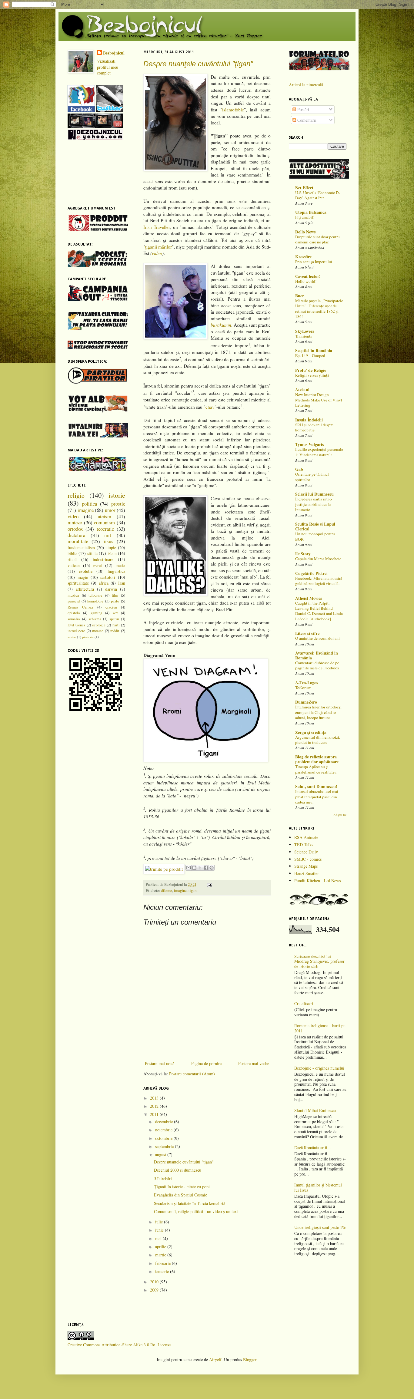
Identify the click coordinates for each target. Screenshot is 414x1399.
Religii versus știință (312, 375)
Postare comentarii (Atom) (192, 1074)
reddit (114, 630)
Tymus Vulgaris (309, 444)
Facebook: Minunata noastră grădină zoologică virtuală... (318, 581)
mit (107, 535)
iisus (108, 541)
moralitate (78, 541)
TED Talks (303, 844)
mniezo (75, 522)
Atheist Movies (308, 598)
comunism (104, 522)
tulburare (95, 595)
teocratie (105, 528)
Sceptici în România (313, 350)
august (161, 1154)
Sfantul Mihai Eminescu (315, 1110)
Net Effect (304, 187)
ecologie (98, 625)
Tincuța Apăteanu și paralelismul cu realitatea (315, 769)
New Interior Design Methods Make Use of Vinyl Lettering (318, 400)
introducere (76, 630)
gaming (96, 612)
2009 (155, 1290)
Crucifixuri (303, 1003)
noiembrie (164, 1130)
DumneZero (306, 702)
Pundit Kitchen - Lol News (317, 880)
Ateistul (302, 389)
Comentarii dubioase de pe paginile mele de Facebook (317, 665)
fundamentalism (81, 547)
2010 (155, 1282)
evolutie (85, 571)
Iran (121, 583)
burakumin (221, 325)
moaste (97, 630)
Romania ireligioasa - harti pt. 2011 (320, 1028)
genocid (74, 601)
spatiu (114, 619)
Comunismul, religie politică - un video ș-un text (196, 1211)
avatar (72, 637)
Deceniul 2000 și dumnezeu (177, 1170)
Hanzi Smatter (306, 873)
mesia (120, 565)
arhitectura (85, 589)
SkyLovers (304, 331)
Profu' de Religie (310, 370)
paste (115, 601)
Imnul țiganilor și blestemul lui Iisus (318, 1187)
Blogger (249, 1359)
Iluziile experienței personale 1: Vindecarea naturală (319, 452)
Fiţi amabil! (304, 217)
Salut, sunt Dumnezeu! (316, 786)
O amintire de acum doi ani (317, 638)
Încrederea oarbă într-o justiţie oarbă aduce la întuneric (313, 504)
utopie (110, 547)
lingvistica (116, 571)
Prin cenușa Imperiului (313, 261)
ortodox (75, 528)
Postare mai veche (253, 1063)
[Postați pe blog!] (194, 868)
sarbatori (107, 577)
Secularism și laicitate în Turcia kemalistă (189, 1203)
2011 (155, 1114)
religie (76, 495)
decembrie (164, 1121)
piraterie (88, 637)
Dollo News (305, 232)
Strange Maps (306, 866)
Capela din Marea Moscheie (318, 558)
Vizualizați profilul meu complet (107, 67)
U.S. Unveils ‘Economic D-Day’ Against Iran (317, 195)
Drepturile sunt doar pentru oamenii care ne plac (317, 239)
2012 (155, 1106)
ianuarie (162, 1271)
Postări (302, 109)
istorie (117, 495)
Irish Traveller (156, 227)
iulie (159, 1222)
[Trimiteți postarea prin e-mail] (208, 884)
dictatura (76, 535)
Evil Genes (76, 625)
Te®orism (303, 687)
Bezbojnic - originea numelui (319, 1068)
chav (210, 407)
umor (110, 509)
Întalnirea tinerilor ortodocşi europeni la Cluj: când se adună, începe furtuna (318, 712)
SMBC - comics (308, 859)
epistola (74, 612)
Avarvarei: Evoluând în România (316, 655)
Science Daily (306, 852)
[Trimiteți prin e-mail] (188, 868)
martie (161, 1255)
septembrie (165, 1146)
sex (115, 612)
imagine (180, 890)
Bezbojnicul (114, 53)
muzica (73, 595)
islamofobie (233, 110)
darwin (111, 589)
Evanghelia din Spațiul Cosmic (180, 1195)
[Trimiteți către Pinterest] (212, 868)
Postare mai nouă (159, 1063)
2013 (155, 1098)
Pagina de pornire (206, 1063)
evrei (97, 565)
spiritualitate (78, 583)
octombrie (164, 1138)
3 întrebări (163, 1178)
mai (159, 1238)
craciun (111, 607)
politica (89, 503)
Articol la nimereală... (308, 84)
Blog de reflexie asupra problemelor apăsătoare (317, 759)
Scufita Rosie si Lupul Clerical (315, 526)
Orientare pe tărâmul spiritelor (312, 476)
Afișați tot (339, 815)
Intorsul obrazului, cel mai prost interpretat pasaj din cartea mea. (316, 797)
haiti (116, 625)
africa (104, 583)
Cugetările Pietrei (311, 573)
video (157, 253)
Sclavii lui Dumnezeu (314, 494)
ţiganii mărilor (158, 247)
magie (83, 577)
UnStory (303, 553)
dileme (166, 890)
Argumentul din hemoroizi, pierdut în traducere (317, 739)
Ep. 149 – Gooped (310, 355)
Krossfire (303, 256)
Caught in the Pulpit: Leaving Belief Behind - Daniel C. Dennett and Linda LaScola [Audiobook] (319, 611)
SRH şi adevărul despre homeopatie (314, 427)
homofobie (95, 601)
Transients (303, 336)
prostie (118, 503)
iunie (160, 1230)
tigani (193, 890)
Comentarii (306, 120)
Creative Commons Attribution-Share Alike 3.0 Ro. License (119, 1345)
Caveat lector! (308, 276)
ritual (72, 559)
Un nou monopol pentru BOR (315, 536)
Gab (299, 469)
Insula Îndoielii (309, 420)
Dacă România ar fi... (312, 1147)
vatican (74, 565)
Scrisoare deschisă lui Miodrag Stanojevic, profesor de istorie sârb (319, 961)
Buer (299, 295)
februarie (163, 1263)
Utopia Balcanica (310, 212)
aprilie (161, 1246)
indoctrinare (103, 559)
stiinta (92, 553)
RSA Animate (306, 837)
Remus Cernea (80, 607)
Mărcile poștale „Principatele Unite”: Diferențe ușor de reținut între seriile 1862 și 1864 (319, 308)
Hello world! (305, 281)
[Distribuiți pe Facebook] (206, 868)
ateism (104, 516)
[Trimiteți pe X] (200, 868)
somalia (74, 619)
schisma (94, 619)
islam (112, 553)
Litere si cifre (307, 633)
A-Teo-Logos (306, 682)
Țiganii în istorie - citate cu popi (182, 1186)
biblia (72, 553)
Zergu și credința (310, 732)
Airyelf (215, 1359)
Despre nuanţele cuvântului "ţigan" (198, 64)
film (115, 595)
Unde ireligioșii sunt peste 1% (320, 1227)
